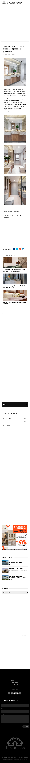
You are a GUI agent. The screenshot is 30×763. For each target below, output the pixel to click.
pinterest (16, 425)
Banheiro (9, 242)
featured (13, 242)
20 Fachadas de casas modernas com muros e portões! (16, 562)
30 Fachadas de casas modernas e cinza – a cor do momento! (17, 577)
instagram (16, 421)
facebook (16, 418)
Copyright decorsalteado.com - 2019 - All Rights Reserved (15, 757)
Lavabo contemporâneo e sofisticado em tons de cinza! (14, 286)
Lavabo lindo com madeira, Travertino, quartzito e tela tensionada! (14, 270)
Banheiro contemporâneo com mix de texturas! (14, 302)
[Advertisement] (15, 25)
